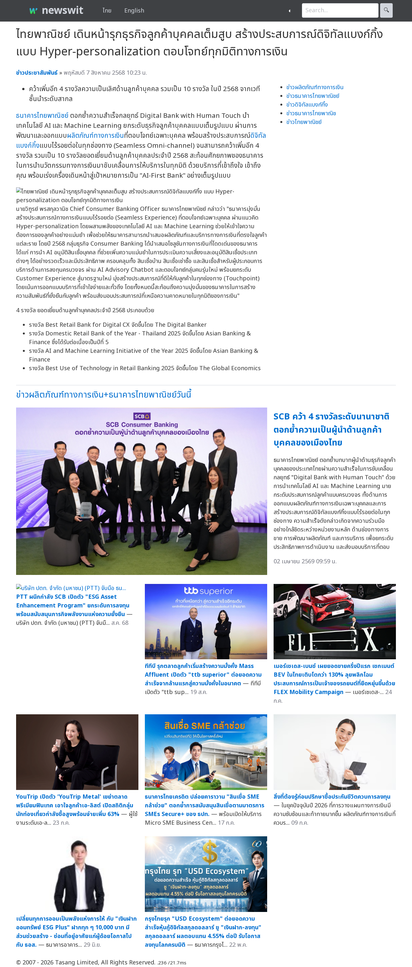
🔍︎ (386, 10)
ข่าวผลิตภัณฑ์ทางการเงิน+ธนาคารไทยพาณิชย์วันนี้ (103, 394)
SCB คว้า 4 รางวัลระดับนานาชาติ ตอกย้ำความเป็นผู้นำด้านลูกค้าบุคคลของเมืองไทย (331, 429)
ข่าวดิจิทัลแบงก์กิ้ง (307, 104)
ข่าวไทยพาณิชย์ (304, 122)
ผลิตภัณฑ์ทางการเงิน (95, 136)
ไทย (107, 10)
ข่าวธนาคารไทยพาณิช (311, 113)
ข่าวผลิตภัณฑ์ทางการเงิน (315, 87)
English (134, 10)
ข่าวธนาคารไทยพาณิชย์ (312, 96)
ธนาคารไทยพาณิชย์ (42, 116)
